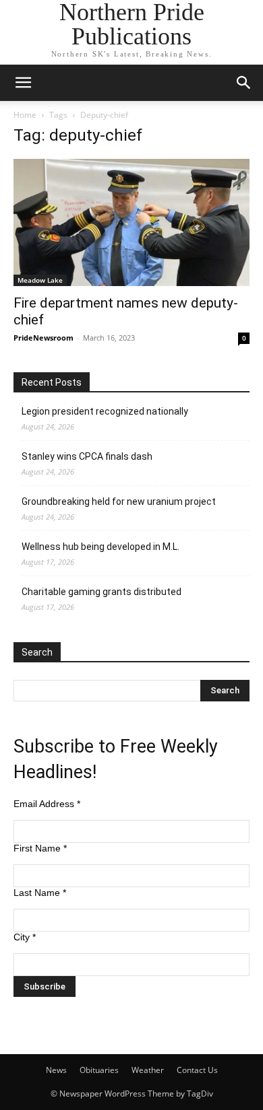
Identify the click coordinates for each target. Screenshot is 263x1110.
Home (24, 114)
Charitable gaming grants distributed (101, 591)
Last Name (39, 892)
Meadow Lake (40, 280)
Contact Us (197, 1070)
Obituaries (99, 1070)
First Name (40, 848)
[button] (23, 83)
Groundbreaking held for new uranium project (119, 501)
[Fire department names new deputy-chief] (131, 222)
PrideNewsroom (43, 338)
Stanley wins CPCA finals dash (87, 456)
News (56, 1070)
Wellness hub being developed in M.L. (100, 546)
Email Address (46, 803)
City (24, 937)
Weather (148, 1070)
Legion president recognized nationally (105, 411)
